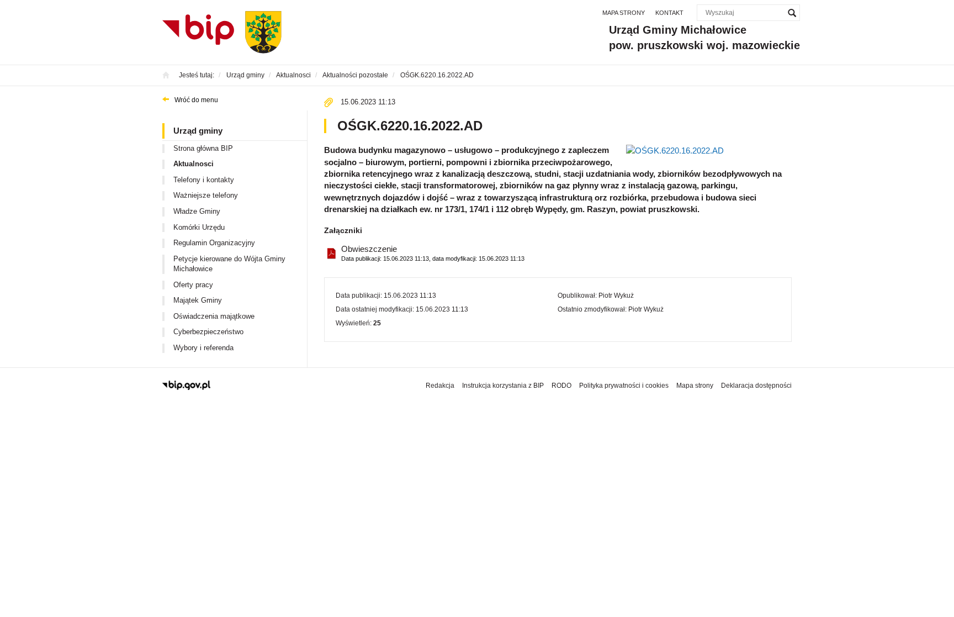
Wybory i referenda (203, 348)
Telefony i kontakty (203, 180)
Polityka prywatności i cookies (624, 385)
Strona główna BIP (203, 148)
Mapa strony (623, 12)
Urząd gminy (197, 130)
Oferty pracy (193, 285)
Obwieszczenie (432, 253)
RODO (561, 385)
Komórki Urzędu (199, 227)
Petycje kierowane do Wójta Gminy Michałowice (229, 264)
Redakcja (440, 385)
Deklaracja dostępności (756, 385)
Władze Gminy (196, 211)
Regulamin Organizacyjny (214, 243)
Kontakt (669, 12)
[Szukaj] (791, 12)
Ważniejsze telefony (205, 195)
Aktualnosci (193, 164)
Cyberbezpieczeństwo (208, 332)
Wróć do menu (196, 100)
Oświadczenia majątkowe (214, 316)
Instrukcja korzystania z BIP (503, 385)
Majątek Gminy (197, 300)
